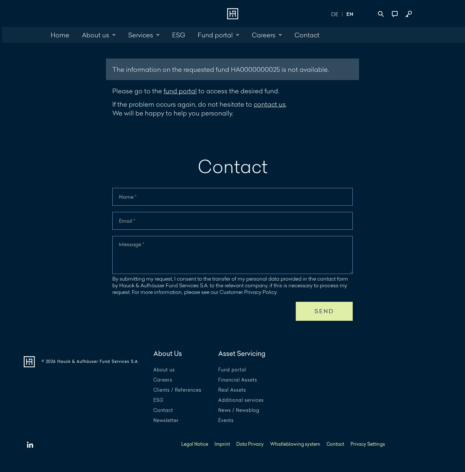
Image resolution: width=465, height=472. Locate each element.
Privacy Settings (367, 444)
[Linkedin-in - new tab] (30, 445)
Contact (163, 410)
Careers (162, 380)
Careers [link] (264, 35)
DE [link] (334, 14)
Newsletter (166, 420)
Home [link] (60, 35)
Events (226, 420)
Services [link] (140, 35)
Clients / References (177, 390)
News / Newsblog (238, 410)
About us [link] (95, 35)
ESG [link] (178, 35)
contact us (270, 104)
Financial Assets (237, 380)
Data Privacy (250, 444)
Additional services (241, 400)
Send (324, 311)
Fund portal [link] (215, 35)
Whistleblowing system (295, 444)
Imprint (222, 444)
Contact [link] (306, 35)
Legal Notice (194, 444)
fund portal (180, 91)
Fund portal (232, 370)
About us (164, 370)
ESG (158, 400)
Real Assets (232, 390)
